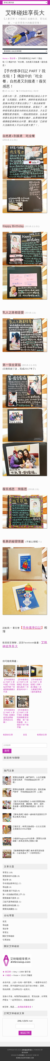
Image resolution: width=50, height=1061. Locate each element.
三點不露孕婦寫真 (10, 902)
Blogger (25, 1052)
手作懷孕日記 (32, 627)
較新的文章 (8, 735)
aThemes (21, 1055)
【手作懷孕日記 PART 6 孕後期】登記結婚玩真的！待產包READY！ (23, 684)
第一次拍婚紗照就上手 (12, 894)
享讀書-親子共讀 (10, 891)
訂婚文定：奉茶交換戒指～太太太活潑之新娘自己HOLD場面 (29, 827)
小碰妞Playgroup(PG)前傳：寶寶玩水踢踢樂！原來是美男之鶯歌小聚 (29, 839)
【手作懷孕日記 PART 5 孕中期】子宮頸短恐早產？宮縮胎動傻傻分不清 (9, 685)
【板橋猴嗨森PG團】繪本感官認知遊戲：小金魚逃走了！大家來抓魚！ (28, 851)
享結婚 (5, 887)
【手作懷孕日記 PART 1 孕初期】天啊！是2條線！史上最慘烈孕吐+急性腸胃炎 (36, 685)
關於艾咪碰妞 (8, 936)
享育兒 (5, 872)
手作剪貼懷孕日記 (25, 91)
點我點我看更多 (24, 1007)
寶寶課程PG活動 (10, 876)
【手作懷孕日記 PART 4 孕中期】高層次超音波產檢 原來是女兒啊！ (9, 716)
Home (5, 58)
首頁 (25, 735)
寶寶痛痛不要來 (9, 898)
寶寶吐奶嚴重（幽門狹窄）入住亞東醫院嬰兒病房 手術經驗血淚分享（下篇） (29, 779)
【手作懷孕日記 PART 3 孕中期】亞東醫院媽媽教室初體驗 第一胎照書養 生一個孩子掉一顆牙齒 (23, 718)
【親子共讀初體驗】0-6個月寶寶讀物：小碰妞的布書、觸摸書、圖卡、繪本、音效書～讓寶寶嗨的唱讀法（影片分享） (30, 805)
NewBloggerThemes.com (25, 1058)
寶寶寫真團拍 (8, 909)
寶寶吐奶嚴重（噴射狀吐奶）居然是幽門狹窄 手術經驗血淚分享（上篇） (29, 790)
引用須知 (6, 940)
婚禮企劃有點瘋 (9, 905)
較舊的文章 (42, 735)
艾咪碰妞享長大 (25, 12)
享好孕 (12, 58)
